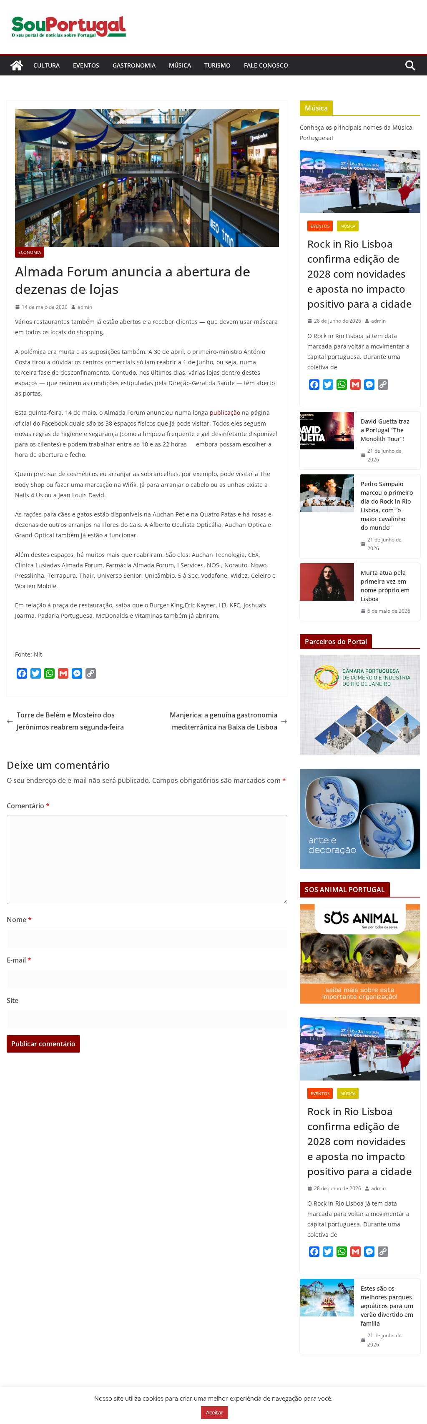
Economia (29, 252)
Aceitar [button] (214, 1412)
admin (85, 307)
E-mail (19, 960)
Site (12, 1000)
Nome (19, 919)
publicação (225, 412)
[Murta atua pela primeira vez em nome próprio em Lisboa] (327, 592)
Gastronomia (134, 65)
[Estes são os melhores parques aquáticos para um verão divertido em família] (327, 1316)
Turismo (217, 65)
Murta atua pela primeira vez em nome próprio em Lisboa (385, 586)
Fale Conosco (266, 65)
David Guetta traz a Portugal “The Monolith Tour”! (385, 430)
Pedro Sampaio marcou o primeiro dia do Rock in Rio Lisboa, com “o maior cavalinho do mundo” (387, 505)
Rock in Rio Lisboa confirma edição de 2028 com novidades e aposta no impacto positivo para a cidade (359, 274)
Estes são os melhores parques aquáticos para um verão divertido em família (387, 1305)
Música (180, 65)
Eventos (86, 65)
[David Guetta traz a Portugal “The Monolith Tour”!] (327, 440)
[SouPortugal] (17, 65)
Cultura (46, 65)
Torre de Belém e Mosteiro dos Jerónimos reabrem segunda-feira (70, 721)
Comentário (28, 805)
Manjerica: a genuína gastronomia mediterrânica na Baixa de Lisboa (223, 721)
